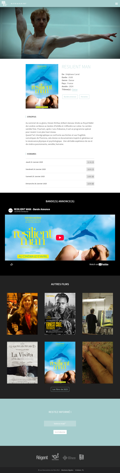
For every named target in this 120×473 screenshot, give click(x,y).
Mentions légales (67, 470)
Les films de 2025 (60, 389)
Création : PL (79, 470)
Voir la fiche (22, 320)
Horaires (84, 96)
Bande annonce (70, 96)
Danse (74, 89)
